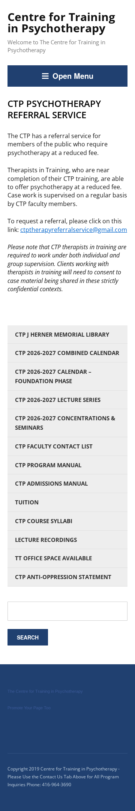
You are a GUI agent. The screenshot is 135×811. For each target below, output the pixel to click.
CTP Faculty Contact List (54, 446)
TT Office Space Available (53, 558)
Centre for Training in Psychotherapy (61, 22)
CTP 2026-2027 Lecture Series (57, 399)
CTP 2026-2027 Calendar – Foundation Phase (53, 376)
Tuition (27, 502)
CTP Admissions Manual (51, 483)
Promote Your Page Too (29, 708)
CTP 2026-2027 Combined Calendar (67, 353)
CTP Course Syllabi (43, 521)
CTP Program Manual (48, 465)
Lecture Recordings (46, 539)
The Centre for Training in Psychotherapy (45, 691)
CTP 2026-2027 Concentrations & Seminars (65, 422)
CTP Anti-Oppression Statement (63, 577)
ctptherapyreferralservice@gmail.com (73, 230)
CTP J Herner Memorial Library (62, 334)
